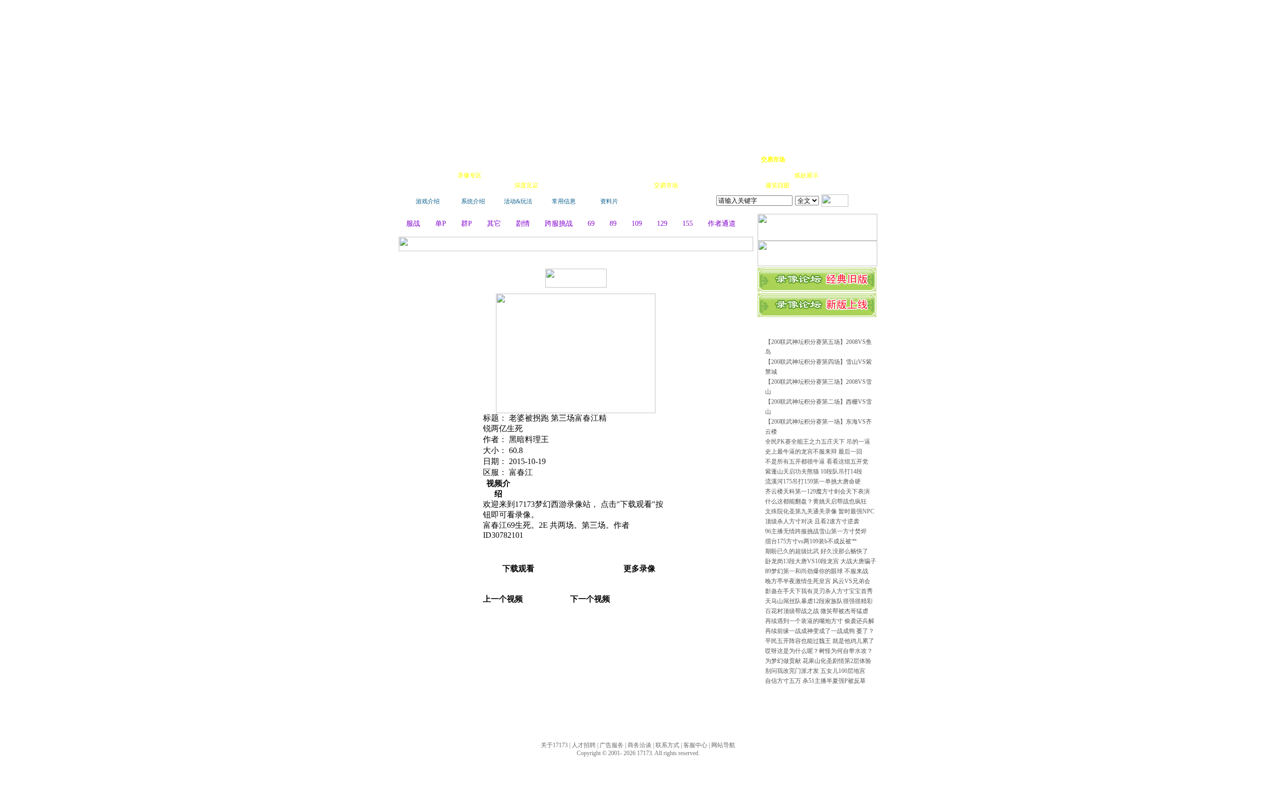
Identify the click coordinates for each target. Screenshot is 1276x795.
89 (613, 223)
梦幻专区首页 (431, 159)
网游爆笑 (779, 175)
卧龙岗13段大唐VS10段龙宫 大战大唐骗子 (820, 561)
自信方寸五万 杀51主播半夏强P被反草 (815, 680)
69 (591, 223)
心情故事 (581, 175)
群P (466, 223)
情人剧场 (751, 175)
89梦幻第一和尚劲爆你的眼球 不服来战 (816, 571)
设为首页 (828, 159)
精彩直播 (553, 175)
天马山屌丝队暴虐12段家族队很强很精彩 (819, 601)
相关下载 (638, 185)
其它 (494, 223)
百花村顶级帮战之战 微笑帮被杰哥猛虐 (816, 611)
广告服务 (612, 745)
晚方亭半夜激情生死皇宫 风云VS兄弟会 (817, 581)
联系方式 (667, 745)
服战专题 (554, 185)
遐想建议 (723, 175)
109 (637, 223)
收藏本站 (800, 159)
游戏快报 (470, 185)
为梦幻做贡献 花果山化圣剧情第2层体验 (818, 660)
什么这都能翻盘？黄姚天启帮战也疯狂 (816, 501)
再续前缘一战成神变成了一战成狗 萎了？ (819, 631)
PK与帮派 (610, 175)
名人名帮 (695, 175)
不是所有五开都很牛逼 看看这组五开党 (816, 461)
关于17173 (554, 745)
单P (440, 223)
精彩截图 (610, 185)
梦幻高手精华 (559, 159)
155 (687, 223)
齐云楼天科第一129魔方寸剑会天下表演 (817, 491)
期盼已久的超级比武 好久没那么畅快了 (816, 551)
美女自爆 (525, 175)
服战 (413, 223)
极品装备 (497, 175)
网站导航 (723, 745)
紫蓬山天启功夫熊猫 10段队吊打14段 (813, 471)
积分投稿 (694, 185)
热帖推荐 (498, 185)
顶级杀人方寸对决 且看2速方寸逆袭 (812, 521)
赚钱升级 (639, 175)
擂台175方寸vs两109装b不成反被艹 (811, 541)
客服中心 (695, 745)
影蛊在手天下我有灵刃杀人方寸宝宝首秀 (819, 591)
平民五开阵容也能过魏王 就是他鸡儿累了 (819, 640)
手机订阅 (582, 185)
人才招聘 (584, 745)
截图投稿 (722, 185)
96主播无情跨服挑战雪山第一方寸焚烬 (816, 531)
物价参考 (667, 175)
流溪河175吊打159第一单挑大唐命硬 (813, 481)
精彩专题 (805, 185)
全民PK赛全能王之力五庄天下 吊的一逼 (817, 441)
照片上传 (750, 185)
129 (662, 223)
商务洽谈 (639, 745)
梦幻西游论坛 (499, 159)
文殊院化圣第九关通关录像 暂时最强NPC (819, 511)
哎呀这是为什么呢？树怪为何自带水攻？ (819, 650)
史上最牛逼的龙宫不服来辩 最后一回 (813, 451)
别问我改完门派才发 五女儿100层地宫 (815, 670)
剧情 (523, 223)
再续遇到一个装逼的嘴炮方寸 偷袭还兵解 (819, 621)
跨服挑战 (559, 223)
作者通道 (722, 223)
